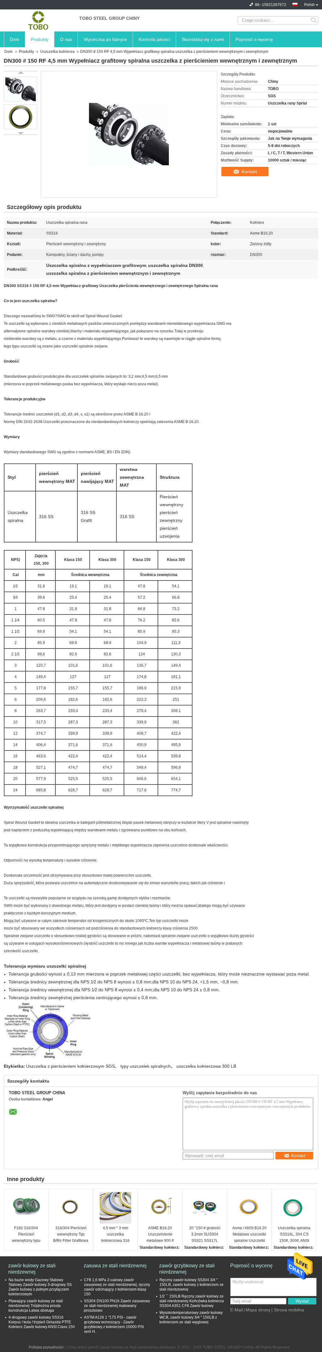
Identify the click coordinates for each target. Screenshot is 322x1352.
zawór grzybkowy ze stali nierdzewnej (187, 1269)
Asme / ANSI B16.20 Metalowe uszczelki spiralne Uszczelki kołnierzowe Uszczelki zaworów (249, 1235)
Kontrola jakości (154, 39)
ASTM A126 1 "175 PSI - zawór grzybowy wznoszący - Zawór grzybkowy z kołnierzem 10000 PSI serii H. (114, 1324)
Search (314, 20)
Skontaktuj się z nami (203, 39)
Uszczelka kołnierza (57, 51)
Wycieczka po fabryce (105, 39)
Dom (14, 39)
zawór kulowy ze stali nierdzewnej (32, 1269)
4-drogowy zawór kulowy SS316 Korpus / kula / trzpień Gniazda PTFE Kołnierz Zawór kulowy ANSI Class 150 (41, 1322)
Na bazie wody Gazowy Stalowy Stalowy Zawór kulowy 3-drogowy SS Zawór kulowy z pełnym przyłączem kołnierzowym (40, 1287)
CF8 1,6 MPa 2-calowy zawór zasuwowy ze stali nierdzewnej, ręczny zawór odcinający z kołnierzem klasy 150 (117, 1287)
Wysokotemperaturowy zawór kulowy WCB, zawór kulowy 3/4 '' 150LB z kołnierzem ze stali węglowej (191, 1317)
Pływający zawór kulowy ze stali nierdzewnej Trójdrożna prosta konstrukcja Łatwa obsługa (35, 1306)
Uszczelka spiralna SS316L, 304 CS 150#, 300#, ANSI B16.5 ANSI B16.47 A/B (294, 1235)
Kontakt (249, 171)
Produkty (39, 39)
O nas (66, 39)
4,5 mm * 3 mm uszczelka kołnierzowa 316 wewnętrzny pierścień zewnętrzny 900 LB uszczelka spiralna (115, 1235)
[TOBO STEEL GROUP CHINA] (38, 20)
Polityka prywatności (46, 1347)
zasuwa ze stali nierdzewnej (115, 1265)
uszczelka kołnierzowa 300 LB (206, 1066)
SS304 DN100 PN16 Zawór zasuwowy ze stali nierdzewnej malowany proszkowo (117, 1306)
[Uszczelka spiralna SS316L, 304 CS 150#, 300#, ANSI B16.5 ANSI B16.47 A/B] (294, 1208)
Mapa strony (258, 1309)
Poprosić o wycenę (254, 39)
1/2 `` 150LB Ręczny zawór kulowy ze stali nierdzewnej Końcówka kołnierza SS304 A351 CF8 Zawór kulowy (191, 1301)
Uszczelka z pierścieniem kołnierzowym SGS (70, 1066)
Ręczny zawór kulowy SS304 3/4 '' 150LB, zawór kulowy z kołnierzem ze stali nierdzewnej (191, 1285)
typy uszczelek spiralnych (145, 1066)
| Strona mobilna (287, 1309)
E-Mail (236, 1309)
